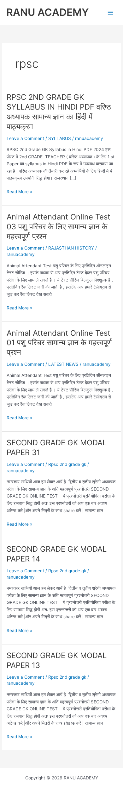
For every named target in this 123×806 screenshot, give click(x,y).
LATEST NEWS (63, 364)
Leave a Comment (25, 138)
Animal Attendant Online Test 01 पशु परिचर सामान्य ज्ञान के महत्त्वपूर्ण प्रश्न (59, 342)
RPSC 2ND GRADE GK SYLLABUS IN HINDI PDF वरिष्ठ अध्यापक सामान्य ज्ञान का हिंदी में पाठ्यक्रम (59, 111)
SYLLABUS (59, 138)
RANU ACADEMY (47, 12)
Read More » (19, 192)
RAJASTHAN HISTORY (71, 248)
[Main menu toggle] (110, 12)
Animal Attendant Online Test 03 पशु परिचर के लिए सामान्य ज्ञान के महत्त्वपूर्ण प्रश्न (58, 226)
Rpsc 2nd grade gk (67, 464)
